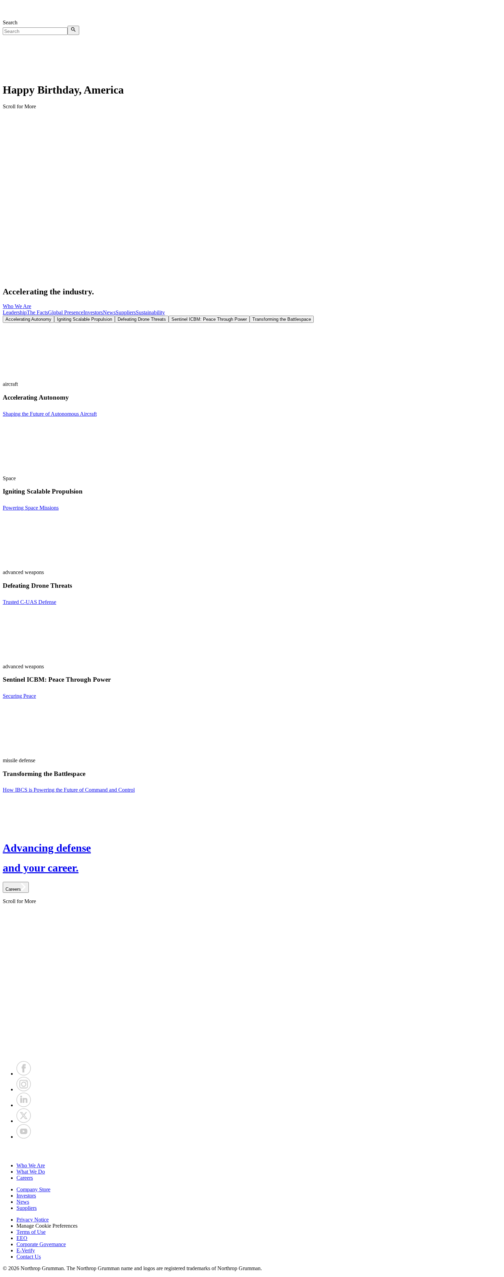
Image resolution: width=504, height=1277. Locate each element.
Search (10, 22)
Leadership (15, 312)
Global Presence (65, 312)
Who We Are (17, 306)
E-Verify (25, 1250)
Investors (93, 312)
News (109, 312)
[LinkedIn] (23, 1105)
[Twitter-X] (23, 1121)
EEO (21, 1238)
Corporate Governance (41, 1244)
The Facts (37, 312)
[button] (252, 1151)
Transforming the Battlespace (281, 319)
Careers (24, 1178)
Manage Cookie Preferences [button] (46, 1226)
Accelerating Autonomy (28, 319)
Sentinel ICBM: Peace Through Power (209, 319)
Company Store (33, 1189)
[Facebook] (23, 1074)
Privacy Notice (32, 1220)
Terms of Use (31, 1232)
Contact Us (28, 1257)
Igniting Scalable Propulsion (84, 319)
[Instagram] (23, 1089)
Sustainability (150, 312)
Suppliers (126, 312)
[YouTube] (23, 1137)
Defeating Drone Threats (142, 319)
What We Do (30, 1172)
